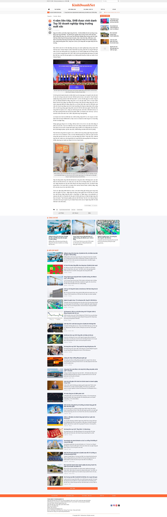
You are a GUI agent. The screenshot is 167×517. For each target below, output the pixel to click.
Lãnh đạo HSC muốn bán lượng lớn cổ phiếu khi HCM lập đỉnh (80, 323)
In (90, 213)
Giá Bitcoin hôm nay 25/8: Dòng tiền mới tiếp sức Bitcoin (78, 335)
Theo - (91, 205)
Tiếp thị (70, 413)
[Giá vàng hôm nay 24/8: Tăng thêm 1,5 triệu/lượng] (55, 433)
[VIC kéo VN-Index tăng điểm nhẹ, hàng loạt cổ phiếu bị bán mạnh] (55, 269)
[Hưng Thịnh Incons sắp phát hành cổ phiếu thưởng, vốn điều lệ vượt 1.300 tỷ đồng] (83, 227)
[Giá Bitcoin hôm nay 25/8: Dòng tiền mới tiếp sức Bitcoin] (55, 339)
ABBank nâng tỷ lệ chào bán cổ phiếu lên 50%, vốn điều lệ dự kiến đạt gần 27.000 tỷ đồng (58, 238)
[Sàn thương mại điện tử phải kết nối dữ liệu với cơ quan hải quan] (55, 481)
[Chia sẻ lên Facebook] (50, 25)
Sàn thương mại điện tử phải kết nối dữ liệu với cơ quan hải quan (80, 477)
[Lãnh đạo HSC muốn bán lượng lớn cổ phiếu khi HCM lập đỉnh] (55, 327)
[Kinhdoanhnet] (83, 5)
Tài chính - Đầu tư (51, 233)
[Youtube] (116, 505)
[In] (50, 32)
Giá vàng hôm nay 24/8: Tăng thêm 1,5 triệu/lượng (77, 429)
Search (118, 1)
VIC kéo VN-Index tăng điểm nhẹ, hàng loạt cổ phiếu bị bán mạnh (81, 265)
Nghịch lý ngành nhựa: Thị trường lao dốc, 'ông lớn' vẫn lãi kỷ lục (107, 237)
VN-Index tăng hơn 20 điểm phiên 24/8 (74, 393)
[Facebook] (111, 505)
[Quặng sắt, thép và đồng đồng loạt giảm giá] (55, 362)
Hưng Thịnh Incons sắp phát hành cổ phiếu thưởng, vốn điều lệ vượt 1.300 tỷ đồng (61, 12)
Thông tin (69, 320)
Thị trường (69, 272)
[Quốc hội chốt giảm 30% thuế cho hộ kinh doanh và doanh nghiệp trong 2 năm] (55, 385)
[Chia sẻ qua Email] (50, 28)
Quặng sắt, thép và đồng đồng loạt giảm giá (75, 358)
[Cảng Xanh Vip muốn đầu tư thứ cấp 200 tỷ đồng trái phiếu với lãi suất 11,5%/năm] (55, 373)
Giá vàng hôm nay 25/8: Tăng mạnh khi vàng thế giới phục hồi (80, 346)
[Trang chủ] (49, 9)
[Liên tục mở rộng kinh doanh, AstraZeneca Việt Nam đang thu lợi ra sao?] (55, 292)
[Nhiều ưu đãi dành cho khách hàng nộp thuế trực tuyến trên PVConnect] (55, 421)
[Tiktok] (119, 505)
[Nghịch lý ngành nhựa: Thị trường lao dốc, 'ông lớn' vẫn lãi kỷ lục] (108, 227)
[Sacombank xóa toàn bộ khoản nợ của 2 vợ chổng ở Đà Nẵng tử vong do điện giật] (55, 444)
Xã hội (70, 449)
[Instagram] (114, 505)
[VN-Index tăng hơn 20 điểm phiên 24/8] (55, 397)
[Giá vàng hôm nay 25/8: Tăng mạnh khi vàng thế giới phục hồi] (55, 350)
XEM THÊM (72, 488)
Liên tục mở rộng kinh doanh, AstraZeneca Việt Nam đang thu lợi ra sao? (95, 12)
